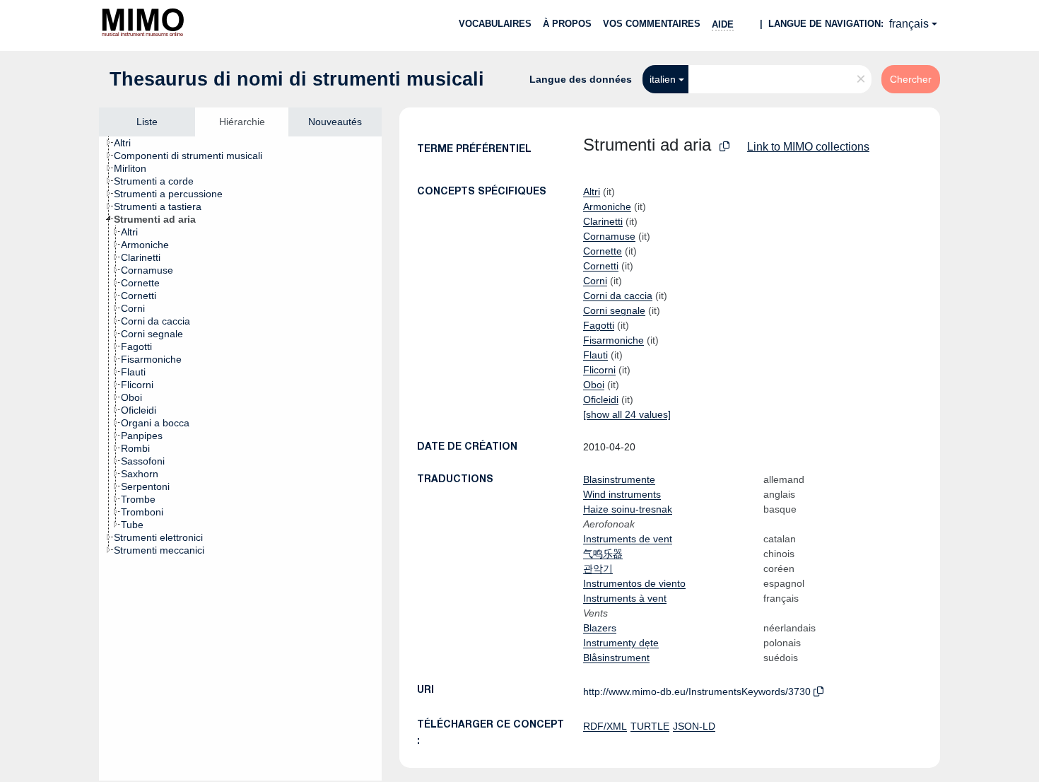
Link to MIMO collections (808, 147)
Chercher (911, 79)
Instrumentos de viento (634, 583)
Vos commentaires (651, 23)
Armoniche (607, 206)
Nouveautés (335, 121)
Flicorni (599, 369)
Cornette (602, 251)
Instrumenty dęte (621, 642)
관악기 (598, 568)
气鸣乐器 (603, 553)
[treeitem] (128, 142)
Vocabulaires (495, 23)
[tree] (240, 458)
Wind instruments (622, 494)
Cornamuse (609, 236)
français (909, 24)
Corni (595, 280)
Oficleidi (600, 399)
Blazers (599, 628)
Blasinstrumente (619, 479)
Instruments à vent (625, 598)
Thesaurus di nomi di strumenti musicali (297, 79)
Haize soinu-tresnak (627, 509)
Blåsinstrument (616, 657)
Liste (147, 121)
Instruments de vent (627, 538)
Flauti (595, 355)
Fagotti (598, 325)
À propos (567, 23)
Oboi (593, 384)
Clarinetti (603, 221)
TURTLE (649, 726)
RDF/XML (605, 726)
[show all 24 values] (627, 414)
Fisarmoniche (613, 340)
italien (663, 79)
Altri (591, 191)
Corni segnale (614, 310)
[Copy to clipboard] (724, 146)
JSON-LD (694, 726)
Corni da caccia (617, 295)
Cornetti (600, 266)
